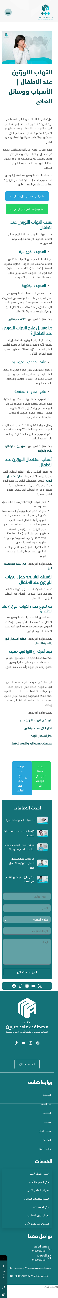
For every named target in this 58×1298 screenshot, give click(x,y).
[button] (8, 12)
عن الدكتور (46, 1103)
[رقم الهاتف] (27, 1248)
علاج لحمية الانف (40, 1207)
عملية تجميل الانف (39, 1173)
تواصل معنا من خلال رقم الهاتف (25, 196)
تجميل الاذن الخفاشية (38, 1215)
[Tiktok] (16, 1043)
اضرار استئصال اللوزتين (41, 736)
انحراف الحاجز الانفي (38, 1190)
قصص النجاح (45, 1131)
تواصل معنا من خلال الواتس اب (25, 209)
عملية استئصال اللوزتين (36, 1198)
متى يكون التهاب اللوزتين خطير (36, 720)
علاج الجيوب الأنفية (39, 1182)
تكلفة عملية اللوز (17, 319)
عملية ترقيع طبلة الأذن (37, 1223)
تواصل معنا (45, 1149)
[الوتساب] (27, 1257)
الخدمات (47, 1113)
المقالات (47, 1140)
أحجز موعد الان (27, 1064)
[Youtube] (23, 1043)
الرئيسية (47, 1094)
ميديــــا (47, 1122)
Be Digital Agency (20, 1276)
